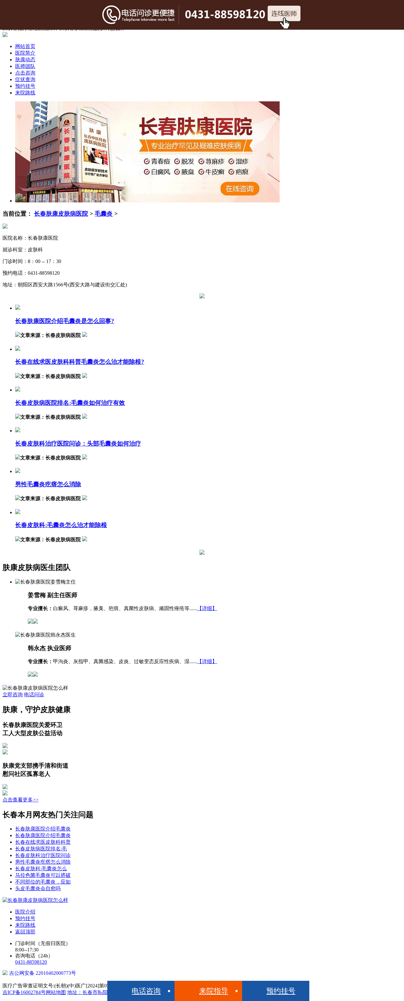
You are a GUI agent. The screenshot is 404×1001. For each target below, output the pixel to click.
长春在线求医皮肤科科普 (43, 842)
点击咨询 (25, 72)
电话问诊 (34, 694)
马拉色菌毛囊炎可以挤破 (43, 875)
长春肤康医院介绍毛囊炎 (43, 828)
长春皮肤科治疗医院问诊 (43, 855)
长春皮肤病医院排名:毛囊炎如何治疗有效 (70, 402)
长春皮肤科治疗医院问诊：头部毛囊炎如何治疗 (78, 443)
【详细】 (207, 608)
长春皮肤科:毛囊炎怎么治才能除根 (61, 525)
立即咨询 (13, 694)
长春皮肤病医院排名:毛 (41, 848)
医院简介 (25, 53)
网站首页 (25, 46)
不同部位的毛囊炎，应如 (43, 881)
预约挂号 (25, 86)
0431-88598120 (31, 962)
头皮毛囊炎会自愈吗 (38, 888)
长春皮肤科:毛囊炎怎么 (41, 868)
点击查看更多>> (21, 799)
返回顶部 (25, 931)
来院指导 (213, 991)
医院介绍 (25, 911)
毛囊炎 (104, 213)
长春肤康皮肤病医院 (61, 213)
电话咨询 (146, 991)
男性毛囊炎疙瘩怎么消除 (48, 484)
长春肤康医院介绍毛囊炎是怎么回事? (64, 321)
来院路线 (25, 92)
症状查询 (25, 79)
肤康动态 (25, 59)
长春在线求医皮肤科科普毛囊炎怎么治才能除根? (79, 361)
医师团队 (25, 66)
